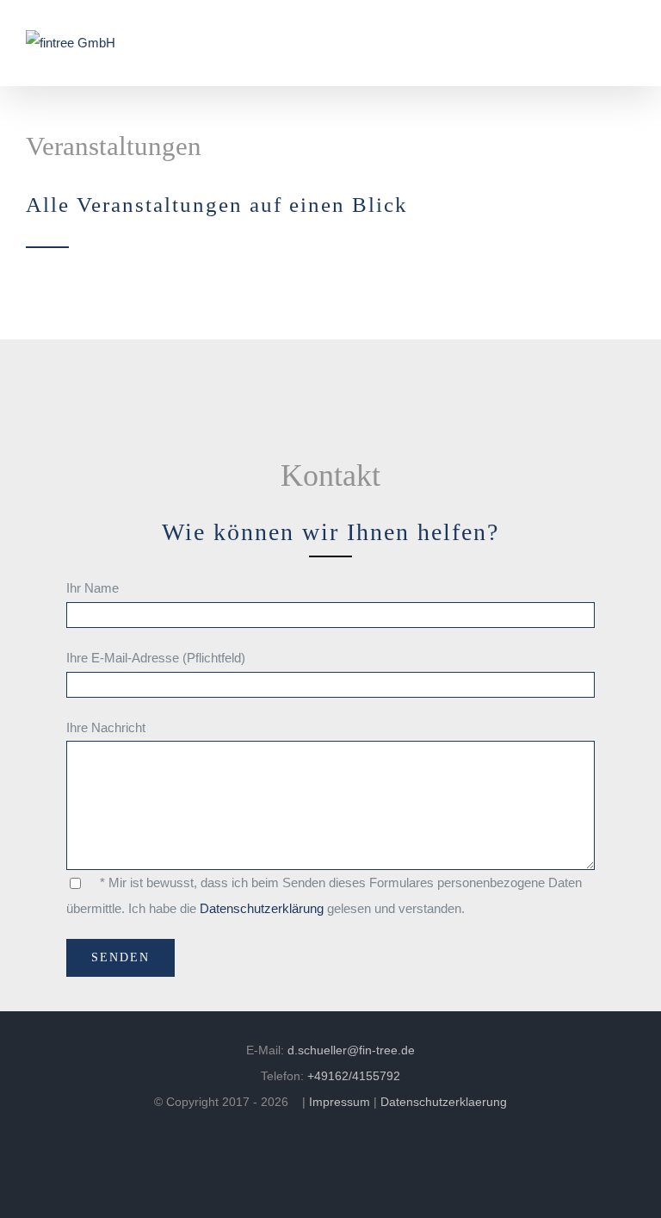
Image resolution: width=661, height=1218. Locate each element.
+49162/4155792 (353, 1076)
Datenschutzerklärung (262, 908)
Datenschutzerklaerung (443, 1102)
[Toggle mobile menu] (628, 43)
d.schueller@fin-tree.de (351, 1050)
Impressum (339, 1102)
